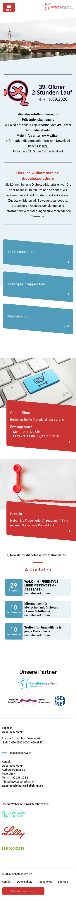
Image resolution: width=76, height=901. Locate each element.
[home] (57, 7)
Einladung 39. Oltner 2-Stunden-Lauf (38, 151)
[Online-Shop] (38, 383)
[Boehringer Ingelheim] (13, 814)
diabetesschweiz (20, 752)
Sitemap (63, 881)
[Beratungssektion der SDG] (37, 684)
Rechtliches (45, 881)
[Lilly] (13, 832)
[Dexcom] (13, 848)
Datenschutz (24, 881)
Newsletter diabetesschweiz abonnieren (38, 555)
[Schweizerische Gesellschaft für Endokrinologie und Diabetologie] (60, 700)
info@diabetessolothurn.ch (18, 781)
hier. (45, 146)
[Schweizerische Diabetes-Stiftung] (29, 700)
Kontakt (6, 881)
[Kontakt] (38, 484)
